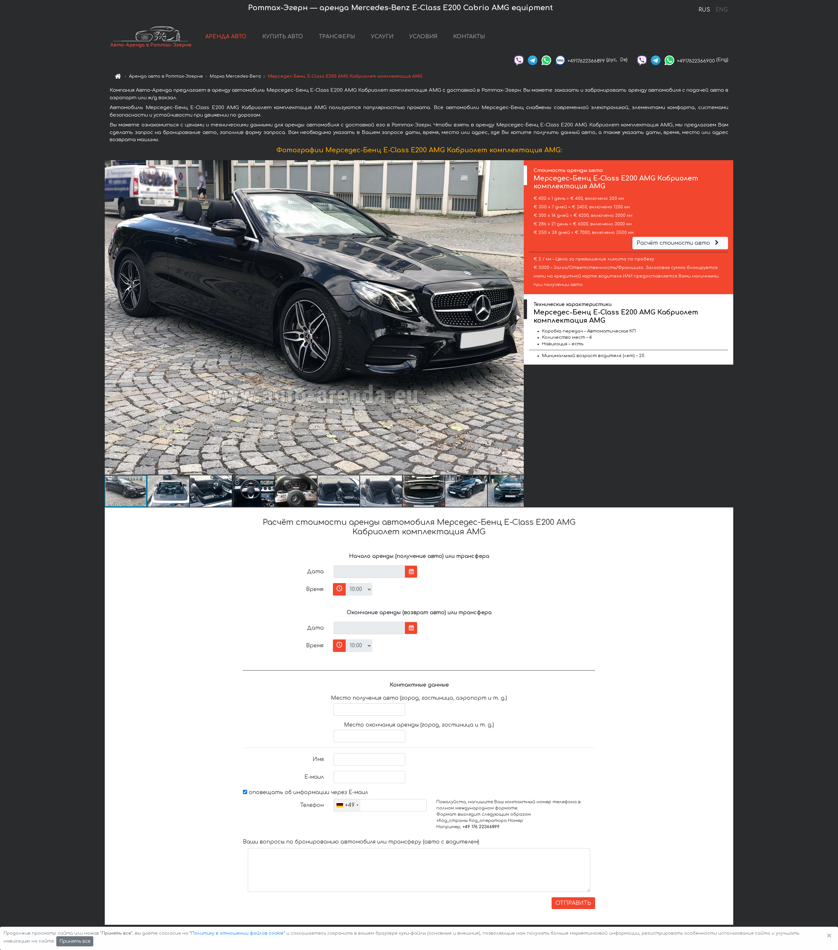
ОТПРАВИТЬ (573, 903)
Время (314, 589)
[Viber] (519, 59)
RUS (704, 10)
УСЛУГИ (382, 37)
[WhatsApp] (546, 59)
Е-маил (314, 777)
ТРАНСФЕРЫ (337, 37)
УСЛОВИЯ (423, 37)
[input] (369, 571)
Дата (315, 572)
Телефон (312, 805)
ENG (721, 10)
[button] (518, 317)
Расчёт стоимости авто (674, 243)
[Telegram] (532, 59)
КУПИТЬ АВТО (282, 37)
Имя (318, 759)
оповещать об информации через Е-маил (307, 792)
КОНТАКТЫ (469, 37)
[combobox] (347, 805)
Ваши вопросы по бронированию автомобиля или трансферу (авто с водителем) (361, 842)
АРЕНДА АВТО (225, 37)
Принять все (74, 941)
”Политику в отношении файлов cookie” (237, 933)
